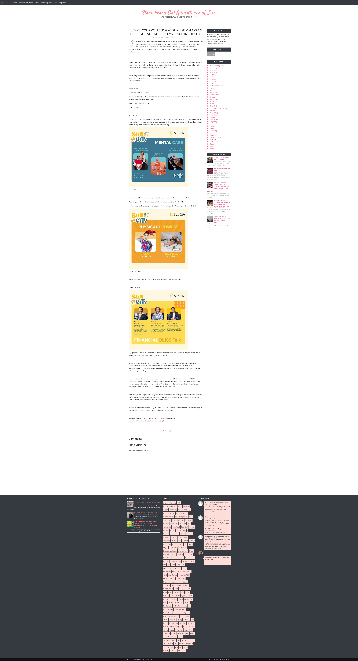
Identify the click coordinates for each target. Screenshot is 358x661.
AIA (183, 520)
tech (178, 640)
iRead (211, 146)
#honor (165, 503)
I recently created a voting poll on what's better (217, 558)
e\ (169, 548)
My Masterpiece (180, 609)
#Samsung (213, 68)
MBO (165, 602)
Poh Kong (182, 623)
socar (187, 633)
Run (186, 630)
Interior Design (176, 585)
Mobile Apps (177, 606)
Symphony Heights (169, 640)
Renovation (179, 630)
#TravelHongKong (184, 510)
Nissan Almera (173, 616)
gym (179, 568)
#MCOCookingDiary (217, 66)
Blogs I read (63, 3)
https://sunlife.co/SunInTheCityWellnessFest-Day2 (146, 421)
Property (179, 627)
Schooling (166, 633)
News (165, 616)
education (183, 548)
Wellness (173, 651)
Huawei (165, 578)
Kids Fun (166, 596)
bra (177, 530)
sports (192, 633)
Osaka (165, 620)
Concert (212, 84)
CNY (179, 541)
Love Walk (213, 110)
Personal (213, 117)
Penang (179, 620)
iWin (189, 589)
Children (173, 537)
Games (192, 561)
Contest (192, 541)
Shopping (213, 128)
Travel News (214, 135)
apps (180, 523)
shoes (173, 633)
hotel (165, 575)
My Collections (168, 609)
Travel (212, 133)
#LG (178, 503)
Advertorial (213, 70)
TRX (176, 647)
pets (192, 620)
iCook (212, 144)
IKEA (183, 578)
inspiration (184, 582)
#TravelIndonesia (169, 513)
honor (189, 572)
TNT (164, 644)
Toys (176, 644)
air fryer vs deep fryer (210, 563)
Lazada (165, 599)
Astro (189, 523)
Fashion (173, 554)
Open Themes (226, 659)
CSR (169, 544)
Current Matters (177, 544)
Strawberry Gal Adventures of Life (179, 13)
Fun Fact (166, 561)
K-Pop (187, 592)
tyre (180, 647)
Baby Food (176, 527)
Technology (214, 131)
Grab (173, 565)
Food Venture (214, 95)
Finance (180, 554)
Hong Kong (181, 572)
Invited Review (168, 589)
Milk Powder (167, 606)
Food (211, 90)
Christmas (166, 541)
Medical (187, 602)
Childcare (213, 81)
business (183, 530)
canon (172, 534)
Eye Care (166, 554)
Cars (177, 534)
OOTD (182, 616)
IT (185, 589)
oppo (187, 616)
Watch (185, 647)
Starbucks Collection (170, 637)
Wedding (213, 140)
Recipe (212, 126)
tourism (170, 644)
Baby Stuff (213, 72)
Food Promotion (178, 558)
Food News (213, 92)
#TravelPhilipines (181, 513)
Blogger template (213, 659)
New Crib (176, 613)
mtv (190, 606)
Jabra (165, 592)
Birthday (213, 77)
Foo (185, 554)
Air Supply (189, 520)
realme (165, 630)
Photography (214, 119)
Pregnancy (213, 122)
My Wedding (214, 113)
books (172, 530)
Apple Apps (173, 523)
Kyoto (183, 596)
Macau (180, 599)
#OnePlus (186, 506)
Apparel (165, 523)
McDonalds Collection (175, 602)
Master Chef (188, 599)
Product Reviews (215, 124)
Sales (190, 630)
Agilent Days (176, 520)
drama (191, 544)
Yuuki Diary (214, 142)
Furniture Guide (176, 561)
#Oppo (165, 510)
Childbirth (213, 79)
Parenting (44, 3)
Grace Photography (169, 568)
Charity (182, 534)
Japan (170, 592)
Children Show (182, 537)
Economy (175, 548)
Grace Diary (53, 3)
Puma (185, 627)
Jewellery (176, 592)
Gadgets (212, 97)
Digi (186, 544)
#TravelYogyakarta (181, 517)
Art (185, 523)
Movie (185, 606)
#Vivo (191, 517)
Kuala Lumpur (175, 596)
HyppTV (172, 578)
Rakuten (191, 627)
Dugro (165, 548)
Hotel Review (214, 106)
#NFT (180, 506)
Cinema (173, 541)
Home (15, 3)
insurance (166, 585)
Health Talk (214, 101)
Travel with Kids (215, 137)
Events (37, 3)
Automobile (167, 527)
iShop (212, 148)
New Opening (185, 613)
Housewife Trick (183, 575)
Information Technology (218, 108)
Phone (165, 623)
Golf (168, 565)
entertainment (182, 551)
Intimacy (185, 585)
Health (184, 568)
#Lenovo (173, 503)
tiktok (192, 640)
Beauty (212, 75)
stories (180, 637)
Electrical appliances (217, 86)
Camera (165, 534)
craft (164, 544)
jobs (182, 592)
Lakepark (190, 596)
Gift (164, 565)
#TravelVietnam (168, 517)
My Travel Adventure (26, 3)
